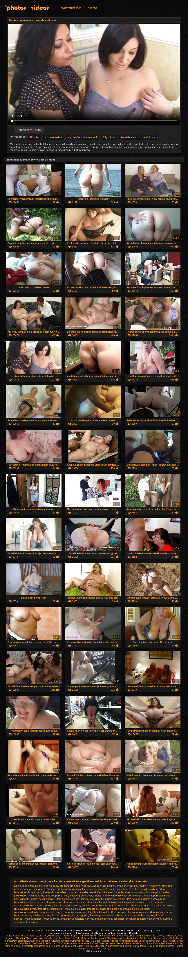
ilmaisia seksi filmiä (25, 908)
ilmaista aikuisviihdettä (100, 912)
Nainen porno (43, 930)
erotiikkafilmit (107, 885)
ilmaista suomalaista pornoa (77, 918)
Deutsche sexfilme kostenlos (154, 938)
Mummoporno (55, 935)
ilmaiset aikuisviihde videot (150, 888)
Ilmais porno (11, 6)
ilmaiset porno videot (130, 895)
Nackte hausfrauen (62, 941)
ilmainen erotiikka (127, 885)
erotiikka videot (90, 885)
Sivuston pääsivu (71, 8)
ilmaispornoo (78, 912)
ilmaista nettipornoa (126, 912)
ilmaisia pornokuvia (118, 905)
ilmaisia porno (44, 905)
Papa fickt (69, 938)
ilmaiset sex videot (91, 898)
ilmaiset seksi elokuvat (42, 898)
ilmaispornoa (62, 912)
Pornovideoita (139, 946)
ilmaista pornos (32, 918)
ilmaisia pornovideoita (143, 905)
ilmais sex (114, 888)
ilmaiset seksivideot (68, 898)
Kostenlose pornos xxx (119, 946)
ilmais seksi (78, 888)
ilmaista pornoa (126, 915)
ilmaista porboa (41, 915)
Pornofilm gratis (81, 941)
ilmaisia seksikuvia (74, 908)
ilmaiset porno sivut (81, 895)
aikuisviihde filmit (24, 885)
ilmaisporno (46, 912)
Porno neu (44, 946)
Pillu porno (31, 935)
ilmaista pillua (147, 912)
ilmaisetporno (54, 902)
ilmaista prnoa (51, 918)
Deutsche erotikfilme (15, 935)
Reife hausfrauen (107, 943)
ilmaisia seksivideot (98, 908)
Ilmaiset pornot (129, 941)
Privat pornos (122, 935)
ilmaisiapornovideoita (26, 912)
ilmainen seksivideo (33, 888)
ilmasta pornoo (103, 918)
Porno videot (57, 946)
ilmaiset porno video (105, 895)
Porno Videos (153, 943)
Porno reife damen (13, 946)
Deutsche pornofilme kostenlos (106, 938)
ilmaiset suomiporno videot (29, 902)
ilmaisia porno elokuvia (67, 905)
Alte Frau (42, 935)
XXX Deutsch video (98, 948)
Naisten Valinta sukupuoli (82, 137)
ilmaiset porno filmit (57, 895)
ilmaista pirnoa (164, 912)
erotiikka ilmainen (70, 885)
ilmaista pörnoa (145, 915)
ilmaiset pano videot (132, 892)
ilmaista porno (80, 915)
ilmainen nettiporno (149, 885)
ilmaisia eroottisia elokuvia (137, 902)
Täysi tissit (109, 137)
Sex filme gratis (72, 935)
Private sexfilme (89, 935)
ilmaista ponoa (22, 915)
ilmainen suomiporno (58, 888)
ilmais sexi (127, 888)
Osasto (92, 8)
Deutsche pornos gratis (150, 941)
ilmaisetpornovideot (75, 902)
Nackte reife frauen (111, 941)
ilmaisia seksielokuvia (50, 908)
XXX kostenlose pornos (40, 941)
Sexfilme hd (38, 943)
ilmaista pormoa (61, 915)
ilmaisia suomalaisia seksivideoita (129, 908)
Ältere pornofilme (106, 935)
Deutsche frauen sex (140, 935)
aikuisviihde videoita (46, 885)
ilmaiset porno (36, 895)
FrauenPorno (24, 943)
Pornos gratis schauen (96, 946)
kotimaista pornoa (150, 918)
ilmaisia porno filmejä (94, 905)
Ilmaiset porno (31, 946)
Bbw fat (34, 137)
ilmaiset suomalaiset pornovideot (146, 898)
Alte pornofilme (23, 938)
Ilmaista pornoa (131, 938)
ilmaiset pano (112, 892)
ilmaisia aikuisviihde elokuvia (138, 137)
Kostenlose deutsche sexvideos (48, 938)
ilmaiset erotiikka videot (27, 892)
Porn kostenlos (19, 941)
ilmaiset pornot (152, 895)
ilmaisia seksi (165, 905)
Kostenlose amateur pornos (160, 946)
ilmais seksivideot (97, 888)
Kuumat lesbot (53, 137)
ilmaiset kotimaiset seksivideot (85, 892)
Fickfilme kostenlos (67, 943)
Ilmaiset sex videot (74, 946)
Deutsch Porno (124, 943)
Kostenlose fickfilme (88, 943)
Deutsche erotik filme (171, 943)
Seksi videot (169, 941)
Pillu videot (95, 941)
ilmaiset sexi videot (114, 898)
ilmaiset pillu (153, 892)
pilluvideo (33, 921)
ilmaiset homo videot (54, 892)
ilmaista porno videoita (103, 915)
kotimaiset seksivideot (126, 918)
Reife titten (51, 943)
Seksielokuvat (82, 938)
